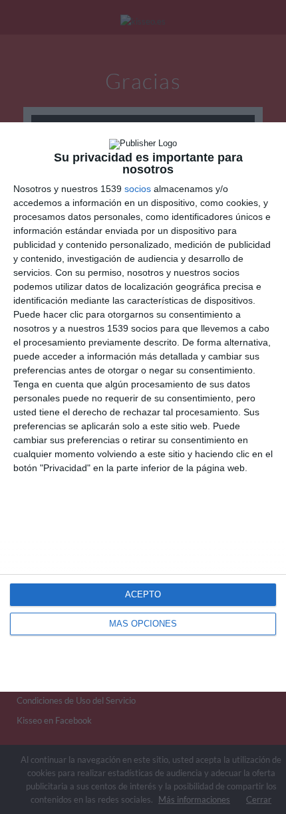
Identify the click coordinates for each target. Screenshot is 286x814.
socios (137, 188)
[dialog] (143, 407)
